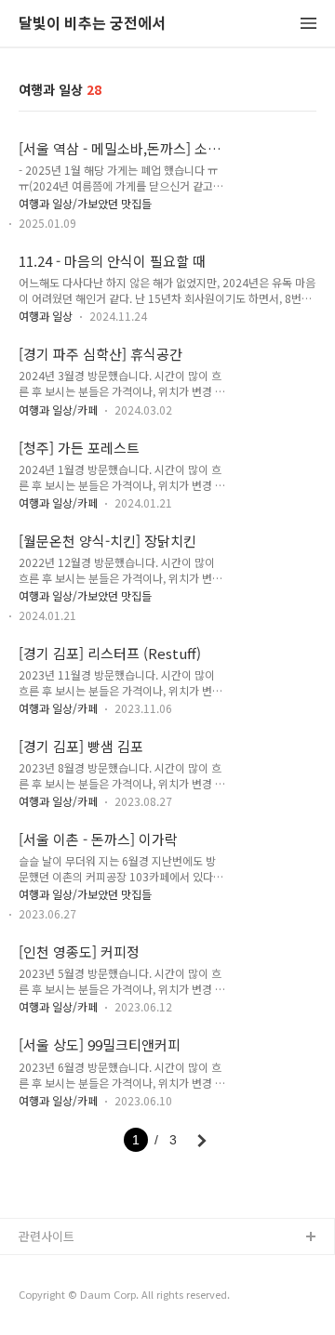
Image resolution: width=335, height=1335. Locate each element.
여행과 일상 (46, 316)
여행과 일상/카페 (58, 409)
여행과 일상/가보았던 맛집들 (85, 203)
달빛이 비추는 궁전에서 (92, 23)
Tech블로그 (49, 1267)
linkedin (41, 1297)
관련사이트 (46, 1236)
